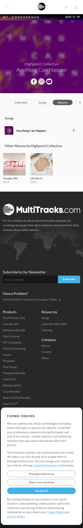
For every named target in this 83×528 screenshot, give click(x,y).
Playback (9, 360)
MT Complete (12, 342)
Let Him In (36, 178)
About (46, 345)
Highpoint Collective (41, 64)
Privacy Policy (16, 516)
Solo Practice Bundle (16, 397)
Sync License (11, 336)
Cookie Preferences (45, 465)
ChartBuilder (11, 391)
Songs (42, 102)
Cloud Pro (9, 379)
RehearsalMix (12, 385)
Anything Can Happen (31, 130)
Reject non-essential (41, 482)
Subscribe (69, 279)
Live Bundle (10, 324)
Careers (47, 351)
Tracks (7, 354)
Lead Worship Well (54, 324)
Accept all (41, 490)
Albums (63, 102)
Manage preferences (41, 473)
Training (47, 330)
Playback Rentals (14, 373)
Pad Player (10, 367)
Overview (20, 102)
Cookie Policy (55, 512)
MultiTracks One (14, 318)
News (45, 358)
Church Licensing (14, 348)
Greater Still (10, 178)
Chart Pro (10, 403)
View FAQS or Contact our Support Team (30, 299)
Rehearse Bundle (14, 330)
